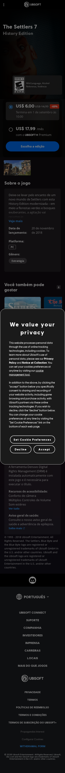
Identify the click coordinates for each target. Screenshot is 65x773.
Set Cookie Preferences (32, 439)
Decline (21, 449)
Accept (44, 449)
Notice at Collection (34, 362)
